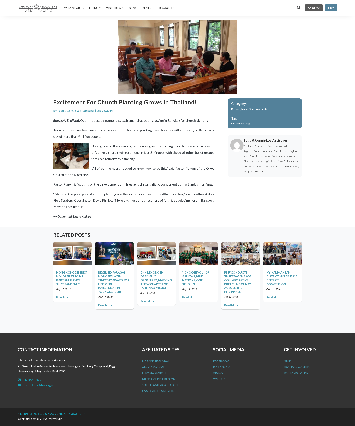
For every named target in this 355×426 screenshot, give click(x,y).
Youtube (220, 379)
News (132, 7)
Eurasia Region (154, 373)
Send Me (314, 7)
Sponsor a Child (296, 367)
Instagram (221, 367)
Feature (235, 109)
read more (63, 297)
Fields (93, 7)
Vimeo (218, 373)
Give (331, 7)
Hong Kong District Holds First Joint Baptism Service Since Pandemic (72, 278)
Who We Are (72, 7)
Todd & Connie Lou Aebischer (75, 110)
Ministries (113, 7)
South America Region (160, 385)
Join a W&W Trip (296, 373)
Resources (167, 7)
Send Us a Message (38, 385)
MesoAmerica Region (158, 379)
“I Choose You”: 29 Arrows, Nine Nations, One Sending (195, 278)
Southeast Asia (258, 109)
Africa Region (153, 367)
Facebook (221, 361)
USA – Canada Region (158, 391)
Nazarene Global (155, 361)
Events (146, 7)
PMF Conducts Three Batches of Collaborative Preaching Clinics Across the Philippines (237, 282)
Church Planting (240, 123)
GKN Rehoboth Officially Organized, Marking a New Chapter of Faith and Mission (156, 280)
